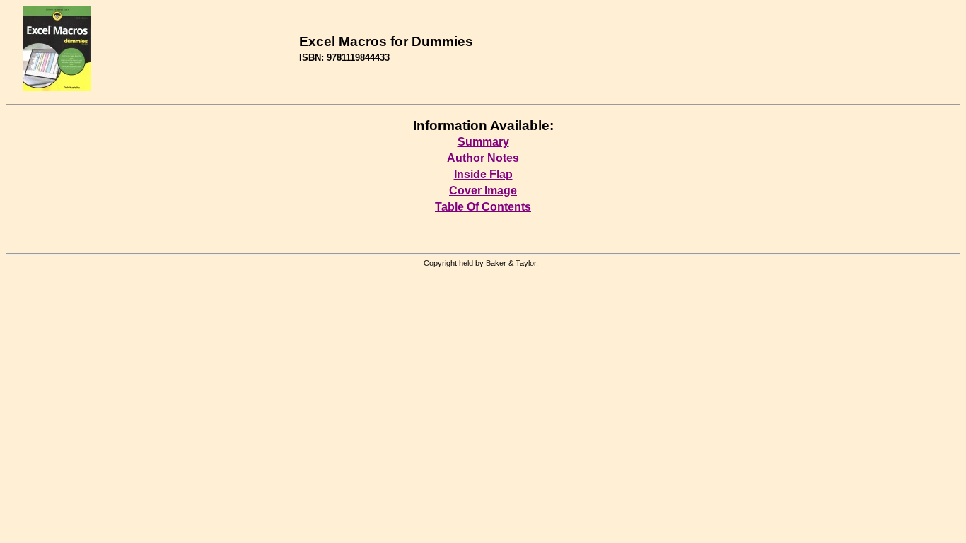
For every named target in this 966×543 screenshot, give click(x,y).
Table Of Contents (483, 207)
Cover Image (483, 191)
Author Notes (483, 158)
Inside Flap (483, 174)
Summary (483, 142)
